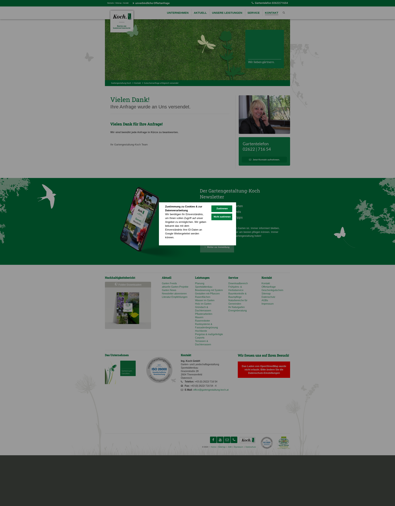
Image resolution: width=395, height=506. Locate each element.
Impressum (186, 241)
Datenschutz (172, 241)
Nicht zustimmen (222, 216)
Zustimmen (222, 208)
